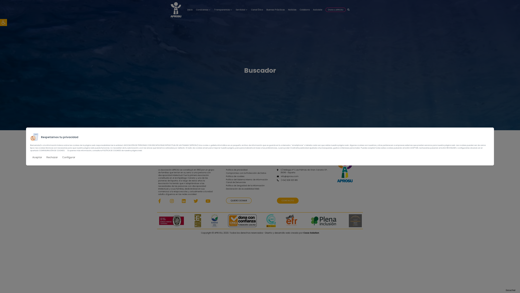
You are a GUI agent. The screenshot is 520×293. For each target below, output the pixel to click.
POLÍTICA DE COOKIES (111, 150)
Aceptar (37, 157)
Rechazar (52, 157)
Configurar (68, 157)
